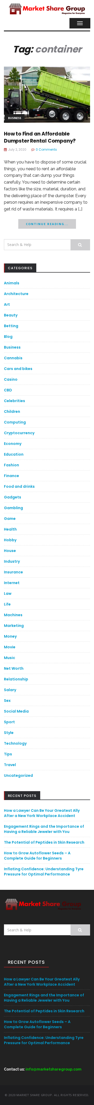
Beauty (10, 315)
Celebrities (14, 400)
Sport (9, 722)
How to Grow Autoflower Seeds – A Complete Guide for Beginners (37, 855)
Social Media (16, 711)
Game (10, 518)
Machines (13, 615)
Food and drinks (19, 486)
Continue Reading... (47, 224)
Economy (12, 443)
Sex (7, 700)
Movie (9, 647)
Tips (8, 754)
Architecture (16, 293)
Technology (15, 743)
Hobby (10, 540)
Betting (11, 325)
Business (14, 118)
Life (7, 604)
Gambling (13, 507)
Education (14, 454)
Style (9, 732)
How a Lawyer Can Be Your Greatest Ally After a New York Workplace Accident (42, 813)
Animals (11, 283)
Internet (12, 582)
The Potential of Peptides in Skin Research (44, 842)
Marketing (14, 625)
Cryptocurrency (19, 433)
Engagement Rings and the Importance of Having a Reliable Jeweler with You (44, 829)
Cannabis (13, 358)
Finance (11, 475)
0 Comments (46, 149)
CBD (8, 390)
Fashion (11, 465)
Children (12, 411)
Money (10, 636)
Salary (10, 689)
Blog (8, 336)
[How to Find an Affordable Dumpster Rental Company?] (47, 94)
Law (7, 593)
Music (9, 657)
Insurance (13, 572)
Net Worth (14, 668)
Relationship (16, 679)
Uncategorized (18, 775)
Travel (10, 764)
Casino (10, 379)
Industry (12, 561)
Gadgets (12, 497)
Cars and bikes (18, 368)
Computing (15, 422)
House (10, 550)
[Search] (80, 244)
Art (7, 304)
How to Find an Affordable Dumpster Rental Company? (40, 137)
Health (10, 529)
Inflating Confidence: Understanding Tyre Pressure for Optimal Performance (44, 871)
